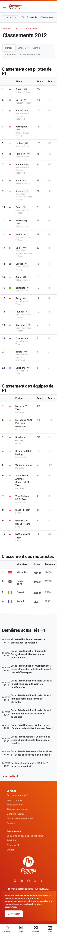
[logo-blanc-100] (28, 865)
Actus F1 (14, 845)
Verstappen (21, 126)
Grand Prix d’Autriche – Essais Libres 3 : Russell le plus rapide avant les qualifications (31, 684)
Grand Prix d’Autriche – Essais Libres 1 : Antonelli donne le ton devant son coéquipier (31, 713)
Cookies (11, 823)
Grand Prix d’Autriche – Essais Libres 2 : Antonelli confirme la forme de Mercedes (31, 698)
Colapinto (20, 368)
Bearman (20, 325)
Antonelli (20, 164)
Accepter (15, 913)
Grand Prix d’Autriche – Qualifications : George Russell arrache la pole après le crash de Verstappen (31, 669)
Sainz (18, 277)
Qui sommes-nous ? (17, 795)
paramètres (10, 907)
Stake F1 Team (22, 510)
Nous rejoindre (14, 800)
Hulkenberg (22, 220)
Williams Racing (23, 465)
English (10, 849)
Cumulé (36, 48)
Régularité (10, 54)
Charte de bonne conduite (20, 818)
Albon (19, 180)
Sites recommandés (17, 809)
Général (9, 48)
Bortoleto (20, 288)
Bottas (19, 351)
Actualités (32, 17)
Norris (19, 100)
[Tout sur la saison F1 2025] (23, 17)
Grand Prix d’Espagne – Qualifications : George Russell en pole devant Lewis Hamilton (31, 740)
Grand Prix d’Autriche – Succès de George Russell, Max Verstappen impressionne (28, 654)
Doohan (20, 338)
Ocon (18, 207)
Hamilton (20, 154)
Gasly (18, 298)
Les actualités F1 (11, 776)
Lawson (19, 264)
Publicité (11, 840)
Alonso (19, 191)
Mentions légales (16, 814)
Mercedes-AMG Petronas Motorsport (23, 423)
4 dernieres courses (30, 54)
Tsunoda (20, 311)
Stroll (18, 248)
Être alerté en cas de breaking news (25, 836)
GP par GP (23, 48)
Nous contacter (15, 804)
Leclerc (19, 143)
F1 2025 (7, 17)
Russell (19, 110)
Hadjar (19, 234)
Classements (47, 17)
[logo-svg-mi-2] (15, 6)
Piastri (19, 89)
